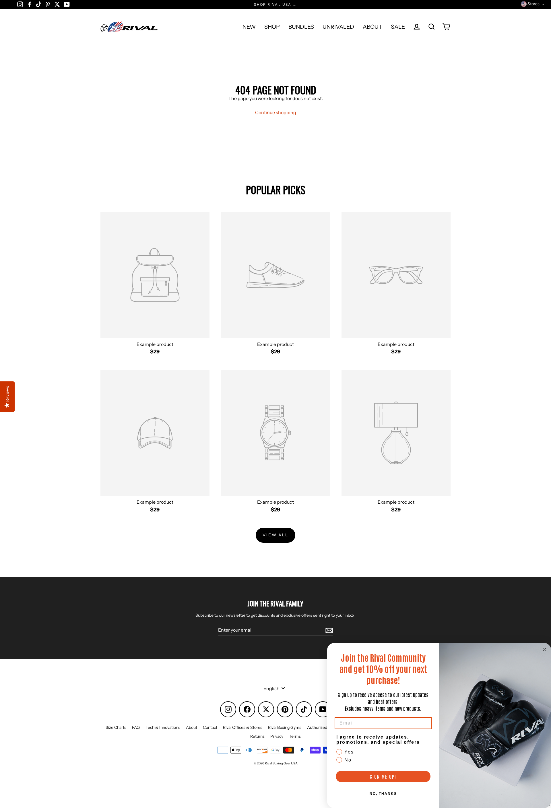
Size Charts (116, 727)
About (191, 727)
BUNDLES (301, 26)
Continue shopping (275, 112)
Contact (210, 727)
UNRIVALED (338, 26)
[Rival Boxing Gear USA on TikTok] (38, 4)
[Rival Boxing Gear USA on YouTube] (67, 4)
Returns (257, 736)
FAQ (136, 727)
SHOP (272, 26)
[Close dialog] (544, 649)
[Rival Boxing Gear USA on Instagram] (20, 4)
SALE (398, 26)
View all (275, 535)
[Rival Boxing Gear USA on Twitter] (57, 4)
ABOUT (372, 26)
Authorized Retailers (325, 727)
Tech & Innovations (162, 727)
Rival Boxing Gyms (284, 727)
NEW (249, 26)
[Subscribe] (328, 630)
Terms (295, 736)
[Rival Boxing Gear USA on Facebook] (29, 4)
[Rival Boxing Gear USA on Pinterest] (48, 4)
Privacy (276, 736)
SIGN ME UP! (383, 776)
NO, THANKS (383, 794)
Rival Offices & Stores (242, 727)
